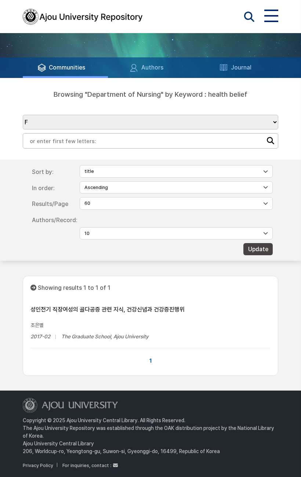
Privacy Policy (38, 465)
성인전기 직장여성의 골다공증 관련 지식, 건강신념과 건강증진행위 (107, 309)
